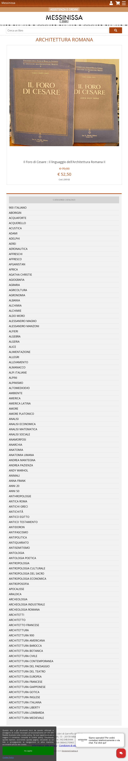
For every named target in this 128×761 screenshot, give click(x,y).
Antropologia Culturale (27, 568)
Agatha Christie (20, 274)
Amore (13, 408)
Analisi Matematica (23, 429)
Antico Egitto (19, 517)
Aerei (12, 243)
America (14, 398)
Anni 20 (14, 486)
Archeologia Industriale (27, 604)
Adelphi (14, 238)
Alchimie (15, 310)
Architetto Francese (24, 625)
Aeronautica (18, 249)
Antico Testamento (23, 522)
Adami (13, 233)
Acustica (15, 228)
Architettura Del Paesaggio (29, 666)
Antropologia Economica (27, 578)
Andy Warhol (18, 470)
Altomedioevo (19, 388)
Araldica (15, 594)
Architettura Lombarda (26, 712)
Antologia (16, 553)
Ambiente (15, 393)
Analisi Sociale (19, 434)
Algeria (14, 341)
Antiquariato (19, 542)
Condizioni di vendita (70, 745)
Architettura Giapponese (27, 687)
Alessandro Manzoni (24, 326)
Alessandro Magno (23, 321)
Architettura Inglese (24, 697)
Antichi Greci (18, 506)
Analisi (14, 419)
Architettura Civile (23, 656)
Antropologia (19, 563)
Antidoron (17, 527)
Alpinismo (16, 383)
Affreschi (15, 254)
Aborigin (15, 213)
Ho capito (28, 751)
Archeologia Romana (24, 609)
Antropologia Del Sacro (26, 573)
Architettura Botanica (26, 651)
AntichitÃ (16, 511)
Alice (12, 347)
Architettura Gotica (24, 692)
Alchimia (15, 305)
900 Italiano (18, 207)
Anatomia (16, 450)
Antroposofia (19, 584)
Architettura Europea (25, 676)
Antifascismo (18, 532)
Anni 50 (14, 491)
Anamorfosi (17, 439)
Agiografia (16, 280)
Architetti (16, 615)
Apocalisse (16, 589)
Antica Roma (18, 501)
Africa (13, 269)
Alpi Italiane (18, 372)
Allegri (14, 357)
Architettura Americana (27, 640)
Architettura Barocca (25, 645)
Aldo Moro (17, 316)
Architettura (19, 630)
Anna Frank (17, 481)
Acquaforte (17, 218)
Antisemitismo (19, 548)
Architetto (17, 620)
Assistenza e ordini (64, 9)
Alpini (13, 377)
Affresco (15, 259)
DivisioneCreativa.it (70, 751)
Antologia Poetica (22, 558)
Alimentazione (19, 352)
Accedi (47, 14)
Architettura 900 (21, 635)
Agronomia (17, 295)
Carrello (80, 14)
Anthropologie (20, 496)
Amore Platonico (21, 414)
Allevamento (18, 362)
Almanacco (17, 367)
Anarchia (15, 444)
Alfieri (13, 331)
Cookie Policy (8, 757)
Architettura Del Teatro (27, 671)
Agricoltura (18, 290)
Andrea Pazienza (21, 465)
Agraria (14, 285)
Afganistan (17, 264)
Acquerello (17, 223)
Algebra (14, 336)
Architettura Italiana (25, 702)
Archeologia (18, 599)
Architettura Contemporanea (31, 661)
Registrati (61, 14)
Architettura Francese (25, 682)
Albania (14, 300)
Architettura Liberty (24, 707)
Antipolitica (18, 537)
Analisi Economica (22, 424)
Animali (14, 475)
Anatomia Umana (21, 455)
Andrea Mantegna (22, 460)
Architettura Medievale (26, 718)
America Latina (20, 403)
